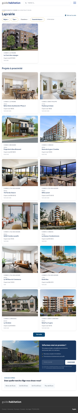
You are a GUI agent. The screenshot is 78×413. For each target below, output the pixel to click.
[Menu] (74, 3)
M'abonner (71, 362)
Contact (4, 409)
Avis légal (28, 409)
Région (6, 19)
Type (15, 19)
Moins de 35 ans (11, 386)
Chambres (24, 19)
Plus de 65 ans (49, 386)
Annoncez (10, 409)
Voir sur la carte (71, 15)
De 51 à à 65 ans (36, 386)
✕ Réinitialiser (50, 19)
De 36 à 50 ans (23, 386)
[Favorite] (35, 26)
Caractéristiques (37, 19)
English (74, 409)
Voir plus (39, 334)
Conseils (22, 409)
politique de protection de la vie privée (55, 367)
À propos (16, 409)
